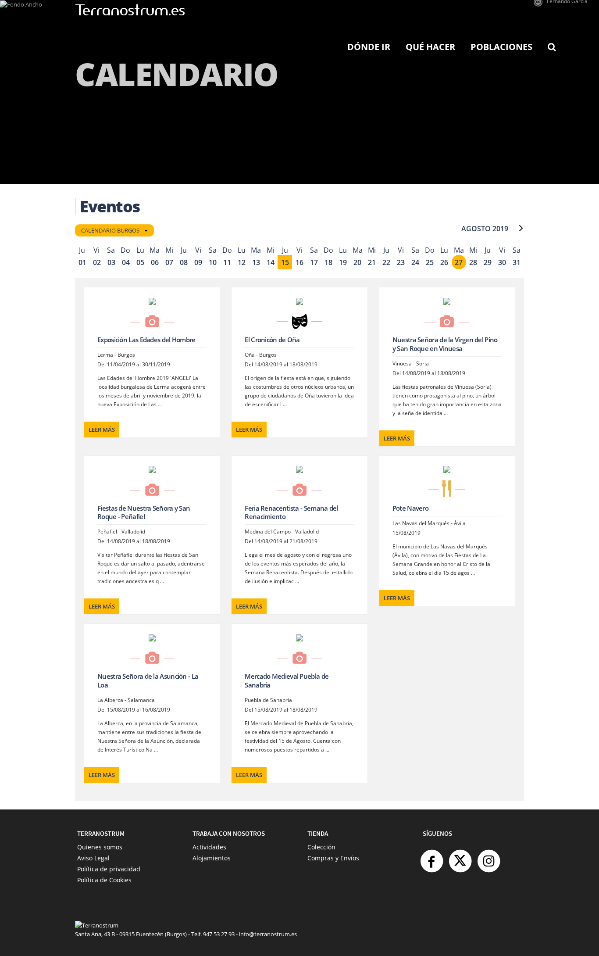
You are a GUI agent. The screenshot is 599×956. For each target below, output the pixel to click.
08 (184, 262)
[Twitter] (460, 857)
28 (473, 262)
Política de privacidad (108, 869)
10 (213, 262)
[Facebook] (431, 857)
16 (299, 262)
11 (227, 262)
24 (415, 262)
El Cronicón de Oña (272, 339)
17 (314, 262)
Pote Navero (410, 508)
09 (198, 262)
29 (488, 262)
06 (155, 262)
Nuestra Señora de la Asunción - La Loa (147, 680)
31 (517, 262)
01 (82, 262)
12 (242, 262)
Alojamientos (212, 858)
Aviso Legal (93, 858)
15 (285, 262)
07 (169, 262)
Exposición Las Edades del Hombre (146, 339)
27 (459, 262)
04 (126, 262)
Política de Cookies (104, 880)
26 (444, 262)
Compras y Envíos (333, 858)
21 (372, 262)
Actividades (209, 847)
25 (430, 262)
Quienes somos (99, 847)
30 (502, 262)
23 (401, 262)
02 (97, 262)
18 (328, 262)
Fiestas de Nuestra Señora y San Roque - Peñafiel (143, 512)
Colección (321, 847)
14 (271, 262)
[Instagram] (488, 857)
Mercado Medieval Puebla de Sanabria (286, 680)
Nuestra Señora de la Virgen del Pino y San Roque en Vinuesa (445, 344)
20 (357, 262)
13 (256, 262)
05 (140, 262)
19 (343, 262)
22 (386, 262)
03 (111, 262)
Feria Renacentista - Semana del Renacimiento (291, 512)
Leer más (102, 429)
